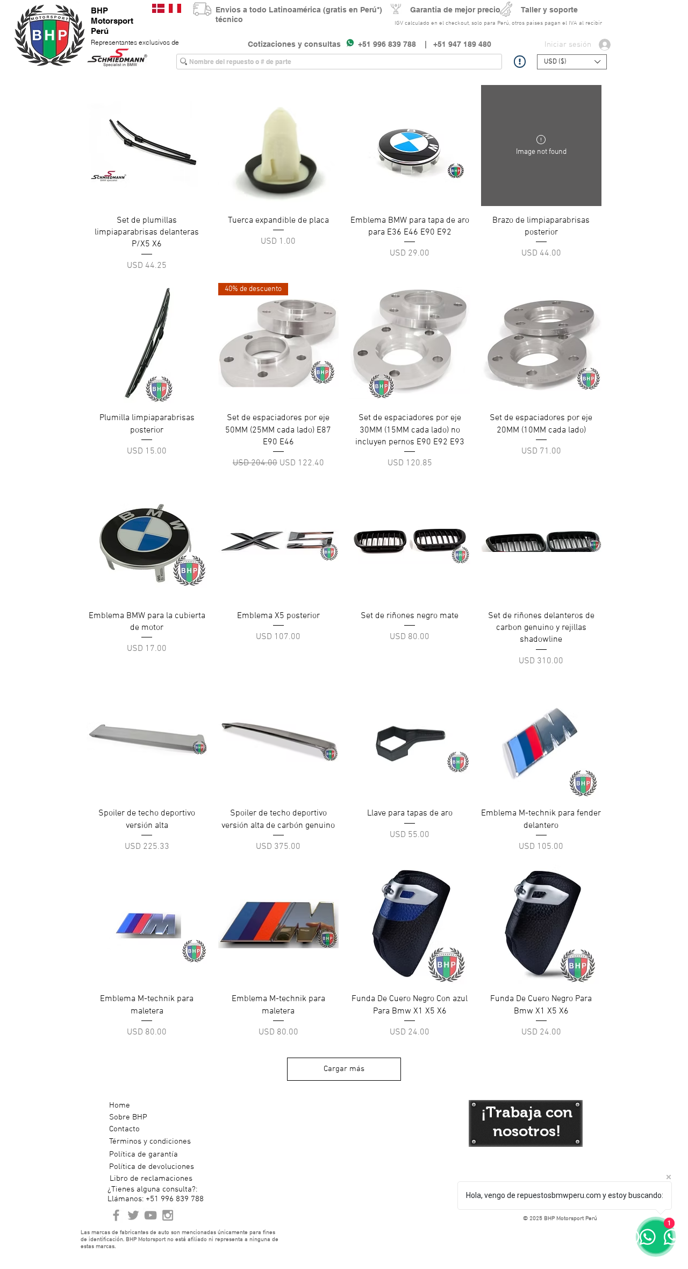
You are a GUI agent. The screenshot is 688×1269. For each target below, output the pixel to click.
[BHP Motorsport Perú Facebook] (116, 1215)
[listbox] (572, 61)
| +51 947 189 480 (453, 44)
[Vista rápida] (147, 145)
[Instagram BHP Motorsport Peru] (167, 1215)
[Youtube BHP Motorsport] (150, 1215)
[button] (572, 61)
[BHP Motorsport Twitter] (133, 1215)
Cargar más (344, 1069)
